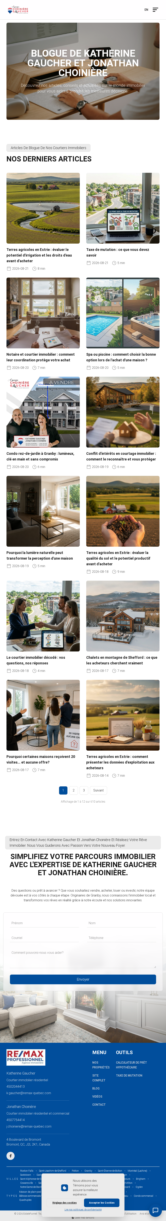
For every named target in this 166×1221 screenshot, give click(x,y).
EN (146, 9)
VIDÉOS (97, 1096)
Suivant (98, 790)
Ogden (139, 1187)
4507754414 (15, 1120)
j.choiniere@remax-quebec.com (28, 1126)
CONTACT (99, 1104)
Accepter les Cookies (102, 1202)
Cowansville (26, 1183)
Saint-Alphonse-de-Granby (34, 1179)
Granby (88, 1170)
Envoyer (83, 979)
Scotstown (25, 1174)
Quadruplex (25, 1200)
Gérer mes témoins (84, 1217)
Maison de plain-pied (30, 1191)
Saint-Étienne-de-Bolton (110, 1170)
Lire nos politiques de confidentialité (83, 1209)
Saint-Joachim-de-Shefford (52, 1170)
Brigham (140, 1179)
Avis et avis (146, 1213)
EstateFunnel (30, 1213)
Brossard (125, 1187)
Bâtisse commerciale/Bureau (34, 1195)
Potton (75, 1170)
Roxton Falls (26, 1170)
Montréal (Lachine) (137, 1170)
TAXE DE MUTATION (129, 1075)
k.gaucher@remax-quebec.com (28, 1093)
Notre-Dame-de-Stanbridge (34, 1187)
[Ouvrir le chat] (155, 1210)
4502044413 (15, 1086)
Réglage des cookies (64, 1202)
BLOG (96, 1088)
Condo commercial (143, 1195)
